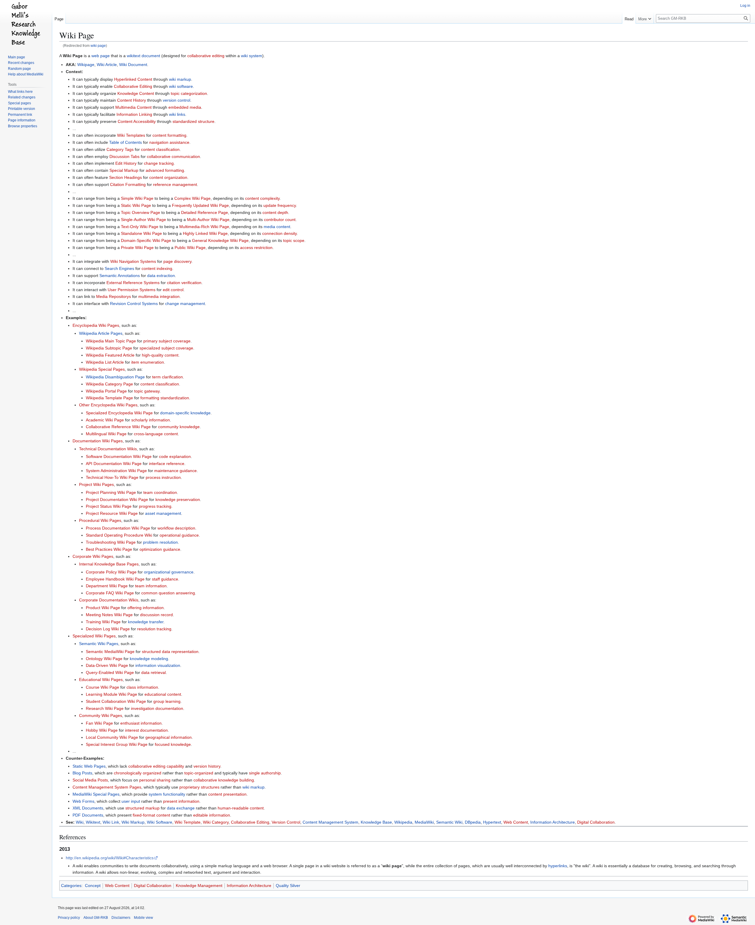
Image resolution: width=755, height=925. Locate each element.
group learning (166, 701)
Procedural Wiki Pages (100, 520)
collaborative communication (173, 156)
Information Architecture (552, 822)
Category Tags (120, 149)
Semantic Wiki (449, 822)
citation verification (184, 282)
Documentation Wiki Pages (98, 440)
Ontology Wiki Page (104, 658)
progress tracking (155, 506)
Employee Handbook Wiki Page (115, 579)
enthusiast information (141, 723)
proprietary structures (199, 787)
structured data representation (170, 651)
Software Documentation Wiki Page (119, 456)
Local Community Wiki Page (112, 737)
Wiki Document (133, 64)
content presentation (227, 794)
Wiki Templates (131, 135)
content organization (168, 177)
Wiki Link (111, 822)
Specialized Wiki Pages (94, 636)
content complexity (262, 198)
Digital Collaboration (596, 822)
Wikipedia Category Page (109, 384)
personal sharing (154, 780)
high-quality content (160, 355)
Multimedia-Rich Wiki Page (204, 226)
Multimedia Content (133, 107)
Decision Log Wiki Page (108, 628)
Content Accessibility (137, 121)
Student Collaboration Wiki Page (116, 701)
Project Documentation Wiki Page (117, 499)
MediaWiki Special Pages (96, 794)
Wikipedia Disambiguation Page (115, 377)
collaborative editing (205, 55)
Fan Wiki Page (99, 723)
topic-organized (198, 773)
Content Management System (330, 822)
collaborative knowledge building (223, 780)
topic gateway (147, 391)
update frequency (279, 205)
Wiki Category (216, 822)
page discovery (177, 261)
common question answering (168, 593)
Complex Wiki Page (192, 198)
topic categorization (189, 93)
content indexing (157, 268)
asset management (163, 513)
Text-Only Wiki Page (139, 226)
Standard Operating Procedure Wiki (119, 535)
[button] (645, 18)
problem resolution (160, 542)
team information (151, 585)
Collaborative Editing (133, 86)
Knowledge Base (376, 822)
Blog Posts (82, 773)
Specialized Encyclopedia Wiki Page (119, 412)
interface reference (166, 463)
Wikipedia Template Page (109, 397)
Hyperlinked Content (133, 79)
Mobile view (143, 918)
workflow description (176, 528)
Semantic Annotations (119, 275)
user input (131, 801)
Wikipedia (403, 822)
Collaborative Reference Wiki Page (118, 426)
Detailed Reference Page (204, 212)
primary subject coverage (167, 341)
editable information (211, 815)
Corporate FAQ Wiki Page (110, 593)
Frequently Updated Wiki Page (200, 205)
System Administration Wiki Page (116, 470)
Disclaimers (120, 918)
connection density (279, 233)
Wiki (79, 822)
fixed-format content (151, 815)
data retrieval (153, 672)
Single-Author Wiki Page (143, 219)
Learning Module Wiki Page (111, 694)
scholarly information (150, 420)
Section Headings (125, 177)
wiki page (98, 45)
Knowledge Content (135, 93)
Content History (131, 100)
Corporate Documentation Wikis (108, 600)
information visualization (157, 665)
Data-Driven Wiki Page (107, 665)
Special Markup (123, 170)
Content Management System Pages (107, 787)
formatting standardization (164, 397)
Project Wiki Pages (96, 484)
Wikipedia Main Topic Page (111, 341)
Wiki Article (107, 64)
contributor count (280, 219)
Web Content (515, 822)
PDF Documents (88, 815)
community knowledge (179, 426)
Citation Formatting (128, 184)
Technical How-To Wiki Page (112, 477)
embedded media (184, 107)
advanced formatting (165, 170)
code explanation (175, 456)
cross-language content (156, 433)
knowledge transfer (145, 621)
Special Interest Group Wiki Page (116, 744)
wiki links (177, 114)
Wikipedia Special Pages (102, 369)
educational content (163, 694)
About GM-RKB (95, 918)
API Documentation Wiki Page (114, 463)
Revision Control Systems (134, 303)
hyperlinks (557, 865)
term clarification (167, 377)
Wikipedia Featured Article (110, 355)
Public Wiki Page (190, 247)
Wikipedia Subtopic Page (109, 348)
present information (181, 801)
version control (176, 100)
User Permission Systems (131, 289)
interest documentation (146, 730)
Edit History (126, 163)
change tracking (159, 163)
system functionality (167, 794)
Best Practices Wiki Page (109, 549)
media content (277, 226)
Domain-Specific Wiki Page (146, 240)
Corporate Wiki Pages (93, 556)
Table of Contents (125, 142)
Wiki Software (159, 822)
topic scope (293, 240)
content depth (275, 212)
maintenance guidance (175, 470)
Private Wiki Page (137, 247)
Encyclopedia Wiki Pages (96, 325)
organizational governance (168, 572)
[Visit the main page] (26, 23)
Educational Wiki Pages (101, 679)
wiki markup (180, 79)
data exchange (181, 808)
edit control (173, 289)
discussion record (156, 614)
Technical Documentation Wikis (108, 448)
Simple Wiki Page (137, 198)
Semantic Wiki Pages (98, 643)
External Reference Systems (133, 282)
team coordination (160, 492)
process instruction (163, 477)
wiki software (181, 86)
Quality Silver (288, 885)
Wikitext (93, 822)
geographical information (168, 737)
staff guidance (165, 579)
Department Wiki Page (107, 585)
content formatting (169, 135)
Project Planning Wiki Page (111, 492)
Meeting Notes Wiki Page (109, 614)
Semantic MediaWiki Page (110, 651)
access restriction (256, 247)
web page (100, 55)
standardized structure (193, 121)
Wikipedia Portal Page (106, 391)
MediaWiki (424, 822)
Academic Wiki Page (105, 420)
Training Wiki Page (103, 621)
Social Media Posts (90, 780)
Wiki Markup (133, 822)
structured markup (142, 808)
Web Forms (83, 801)
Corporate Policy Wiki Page (111, 572)
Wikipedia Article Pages (100, 333)
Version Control (286, 822)
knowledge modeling (149, 658)
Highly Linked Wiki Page (205, 233)
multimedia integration (159, 296)
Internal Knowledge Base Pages (109, 564)
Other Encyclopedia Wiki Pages (108, 405)
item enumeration (147, 362)
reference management (175, 184)
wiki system (251, 55)
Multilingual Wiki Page (106, 433)
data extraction (161, 275)
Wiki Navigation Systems (133, 261)
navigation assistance (169, 142)
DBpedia (473, 822)
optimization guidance (159, 549)
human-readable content (241, 808)
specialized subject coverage (166, 348)
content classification (160, 149)
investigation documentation (157, 708)
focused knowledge (173, 744)
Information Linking (134, 114)
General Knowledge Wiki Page (220, 240)
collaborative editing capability (156, 766)
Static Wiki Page (136, 205)
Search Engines (119, 268)
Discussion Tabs (124, 156)
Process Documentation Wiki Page (118, 528)
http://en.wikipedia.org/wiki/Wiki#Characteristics (110, 857)
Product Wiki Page (103, 607)
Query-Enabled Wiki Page (110, 672)
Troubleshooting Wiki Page (111, 542)
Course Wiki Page (102, 687)
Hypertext (492, 822)
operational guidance (179, 535)
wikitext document (143, 55)
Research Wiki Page (105, 708)
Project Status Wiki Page (109, 506)
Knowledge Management (199, 885)
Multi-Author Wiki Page (208, 219)
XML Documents (88, 808)
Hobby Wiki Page (102, 730)
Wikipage (85, 64)
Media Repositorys (113, 296)
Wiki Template (188, 822)
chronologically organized (137, 773)
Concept (93, 885)
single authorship (265, 773)
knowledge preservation (177, 499)
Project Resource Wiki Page (112, 513)
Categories (71, 885)
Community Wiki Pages (100, 715)
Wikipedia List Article (105, 362)
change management (185, 303)
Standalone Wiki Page (141, 233)
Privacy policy (69, 918)
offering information (145, 607)
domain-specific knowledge (185, 412)
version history (206, 766)
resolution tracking (154, 628)
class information (142, 687)
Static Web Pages (89, 766)
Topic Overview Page (140, 212)
